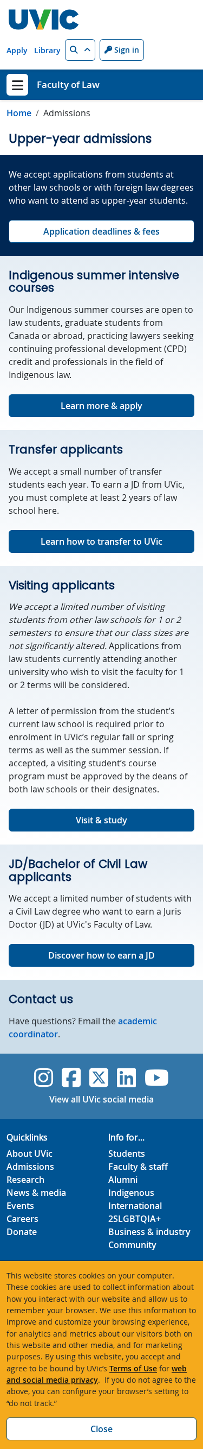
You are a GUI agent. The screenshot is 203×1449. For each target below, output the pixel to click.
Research (25, 1180)
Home (18, 113)
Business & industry (149, 1232)
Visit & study (101, 820)
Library (47, 50)
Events (20, 1206)
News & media (36, 1193)
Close (101, 1429)
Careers (22, 1219)
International (135, 1206)
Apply (17, 50)
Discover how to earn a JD (101, 955)
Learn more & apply (101, 406)
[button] (80, 50)
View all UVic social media (101, 1099)
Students (126, 1154)
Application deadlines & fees (101, 231)
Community (132, 1245)
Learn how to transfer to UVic (101, 541)
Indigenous (131, 1193)
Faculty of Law (68, 84)
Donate (21, 1232)
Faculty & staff (138, 1167)
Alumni (122, 1180)
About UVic (29, 1154)
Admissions (30, 1167)
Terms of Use (133, 1368)
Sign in (125, 50)
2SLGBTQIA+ (134, 1219)
